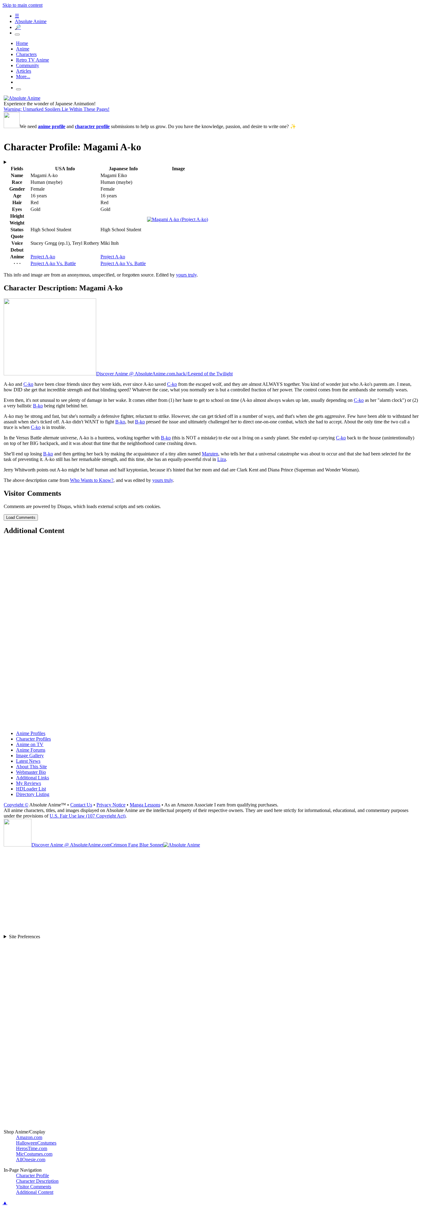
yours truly (186, 274)
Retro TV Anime (32, 60)
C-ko (28, 384)
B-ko (38, 405)
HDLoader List (31, 788)
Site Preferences (24, 936)
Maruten (210, 453)
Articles (23, 71)
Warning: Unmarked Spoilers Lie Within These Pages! (56, 109)
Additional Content (34, 1192)
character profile (92, 126)
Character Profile (32, 1175)
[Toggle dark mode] (17, 34)
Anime (22, 48)
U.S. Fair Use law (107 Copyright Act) (87, 815)
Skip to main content (22, 5)
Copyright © (16, 804)
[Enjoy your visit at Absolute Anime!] (22, 98)
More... (23, 76)
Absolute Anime (31, 21)
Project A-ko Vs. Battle (53, 263)
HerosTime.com (31, 1148)
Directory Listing (32, 794)
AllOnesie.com (30, 1159)
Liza (221, 459)
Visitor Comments (33, 1186)
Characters (26, 54)
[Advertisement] (189, 633)
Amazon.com (29, 1137)
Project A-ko (43, 256)
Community (27, 65)
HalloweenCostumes (36, 1142)
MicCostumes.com (34, 1154)
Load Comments (20, 517)
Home (22, 43)
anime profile (51, 126)
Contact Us (81, 804)
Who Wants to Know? (91, 480)
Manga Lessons (145, 804)
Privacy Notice (110, 804)
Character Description (37, 1181)
